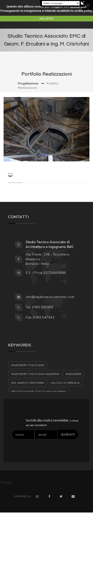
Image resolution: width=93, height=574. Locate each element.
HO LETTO (47, 18)
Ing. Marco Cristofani (27, 382)
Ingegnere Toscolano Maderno (35, 374)
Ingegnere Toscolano (28, 365)
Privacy (6, 482)
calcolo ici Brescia (65, 382)
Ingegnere (73, 374)
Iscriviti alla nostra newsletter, (52, 422)
